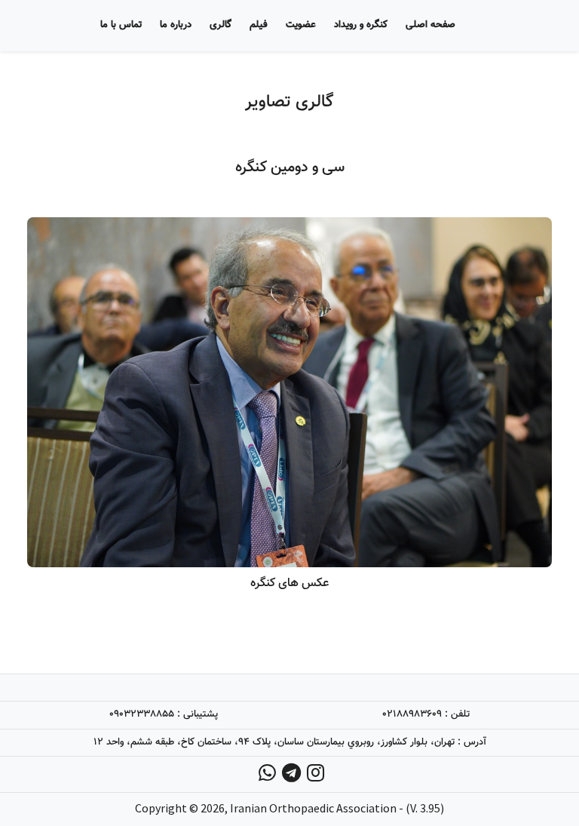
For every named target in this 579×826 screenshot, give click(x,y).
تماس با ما (121, 24)
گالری (220, 24)
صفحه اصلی (430, 24)
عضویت (301, 24)
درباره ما (175, 24)
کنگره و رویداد (361, 24)
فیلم (259, 24)
